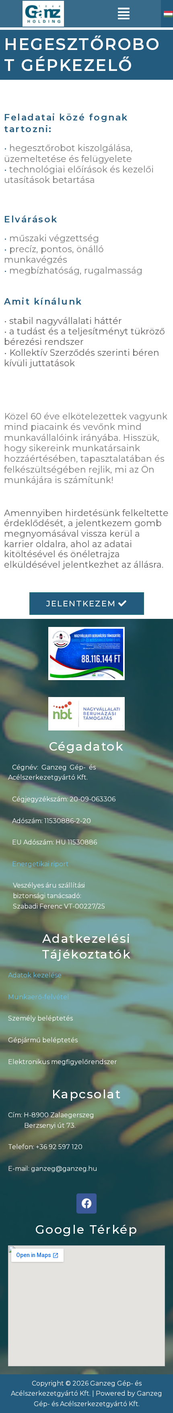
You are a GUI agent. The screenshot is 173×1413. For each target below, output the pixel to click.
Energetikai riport (40, 864)
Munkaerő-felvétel (38, 997)
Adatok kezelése (35, 975)
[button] (123, 13)
